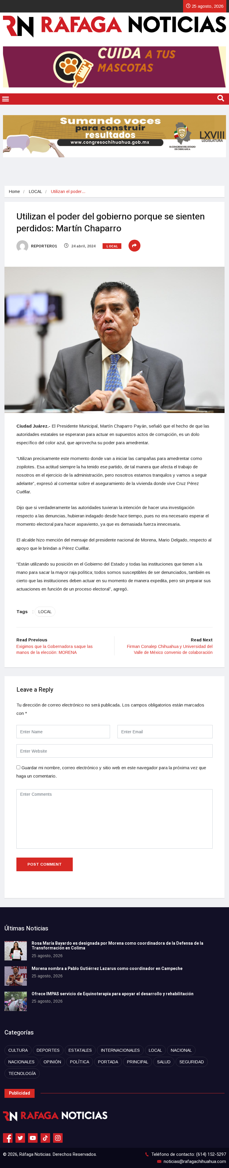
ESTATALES (80, 1050)
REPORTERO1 (43, 246)
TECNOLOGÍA (22, 1073)
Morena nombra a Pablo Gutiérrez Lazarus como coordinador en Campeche (107, 969)
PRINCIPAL (137, 1061)
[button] (5, 99)
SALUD (164, 1061)
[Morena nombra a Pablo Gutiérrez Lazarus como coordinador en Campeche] (15, 976)
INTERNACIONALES (120, 1050)
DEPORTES (48, 1050)
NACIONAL (181, 1050)
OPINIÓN (52, 1061)
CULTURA (18, 1050)
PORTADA (108, 1061)
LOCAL (35, 191)
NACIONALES (21, 1061)
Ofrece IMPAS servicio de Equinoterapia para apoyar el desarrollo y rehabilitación (113, 994)
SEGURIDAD (192, 1061)
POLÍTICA (79, 1061)
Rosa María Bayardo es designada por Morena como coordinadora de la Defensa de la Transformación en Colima (117, 946)
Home (14, 191)
